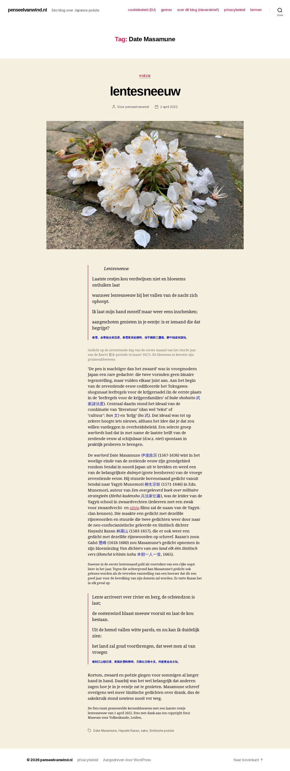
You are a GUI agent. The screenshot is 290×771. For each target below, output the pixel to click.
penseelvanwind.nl (27, 9)
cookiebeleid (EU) (142, 10)
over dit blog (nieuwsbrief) (198, 10)
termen (256, 10)
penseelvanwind (137, 107)
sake (144, 731)
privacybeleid (234, 10)
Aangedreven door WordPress (127, 760)
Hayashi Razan (128, 731)
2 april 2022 (169, 107)
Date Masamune (105, 731)
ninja (134, 507)
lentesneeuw (145, 91)
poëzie (145, 76)
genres (166, 10)
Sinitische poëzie (161, 731)
